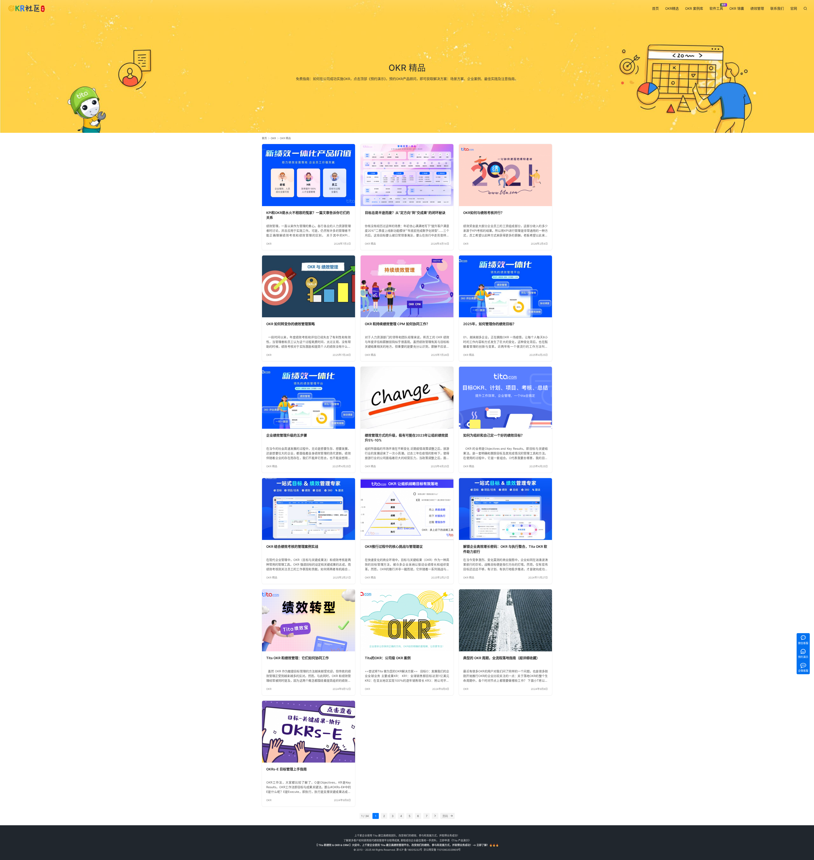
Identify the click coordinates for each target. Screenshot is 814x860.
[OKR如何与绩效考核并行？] (505, 175)
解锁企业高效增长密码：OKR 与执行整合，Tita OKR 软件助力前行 (505, 549)
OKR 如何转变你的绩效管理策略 (290, 324)
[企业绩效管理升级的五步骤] (308, 398)
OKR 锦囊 (736, 8)
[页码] (451, 816)
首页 (655, 8)
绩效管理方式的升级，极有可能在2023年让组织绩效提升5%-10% (406, 437)
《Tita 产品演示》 (460, 840)
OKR (269, 243)
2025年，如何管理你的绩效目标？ (489, 324)
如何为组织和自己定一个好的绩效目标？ (493, 435)
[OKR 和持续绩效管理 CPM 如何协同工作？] (407, 286)
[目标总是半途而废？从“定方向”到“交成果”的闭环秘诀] (407, 175)
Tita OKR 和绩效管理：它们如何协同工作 (297, 658)
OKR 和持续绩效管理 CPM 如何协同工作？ (397, 324)
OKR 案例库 (694, 8)
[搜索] (805, 8)
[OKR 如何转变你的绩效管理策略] (308, 286)
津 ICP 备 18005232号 (409, 849)
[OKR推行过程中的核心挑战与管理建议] (407, 509)
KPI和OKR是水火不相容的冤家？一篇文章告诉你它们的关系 (308, 215)
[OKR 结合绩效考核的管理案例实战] (308, 509)
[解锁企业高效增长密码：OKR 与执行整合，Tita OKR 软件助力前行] (505, 509)
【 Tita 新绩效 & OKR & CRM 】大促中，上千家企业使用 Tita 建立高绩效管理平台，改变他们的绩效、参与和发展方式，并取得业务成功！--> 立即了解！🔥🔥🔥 (407, 845)
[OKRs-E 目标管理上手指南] (308, 732)
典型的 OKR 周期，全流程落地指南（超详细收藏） (501, 658)
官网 (793, 8)
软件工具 (716, 8)
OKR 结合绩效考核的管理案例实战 (292, 546)
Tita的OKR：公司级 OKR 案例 (388, 658)
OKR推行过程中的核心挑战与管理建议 (394, 546)
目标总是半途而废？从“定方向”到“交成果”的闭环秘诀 (405, 213)
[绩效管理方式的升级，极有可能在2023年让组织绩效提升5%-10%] (407, 398)
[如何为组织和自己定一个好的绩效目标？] (505, 398)
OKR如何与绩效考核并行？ (483, 213)
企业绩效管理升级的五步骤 (286, 435)
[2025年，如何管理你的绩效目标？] (505, 286)
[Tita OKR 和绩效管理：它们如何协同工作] (308, 620)
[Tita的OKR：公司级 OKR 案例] (407, 620)
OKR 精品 (370, 243)
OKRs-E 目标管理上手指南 (286, 769)
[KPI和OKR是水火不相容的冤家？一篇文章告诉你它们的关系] (308, 175)
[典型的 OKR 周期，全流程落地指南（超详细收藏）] (505, 620)
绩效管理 (757, 8)
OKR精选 (672, 8)
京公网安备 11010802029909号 (442, 849)
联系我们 (777, 8)
